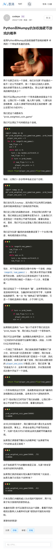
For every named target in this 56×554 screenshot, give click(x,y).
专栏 (20, 4)
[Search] (29, 4)
